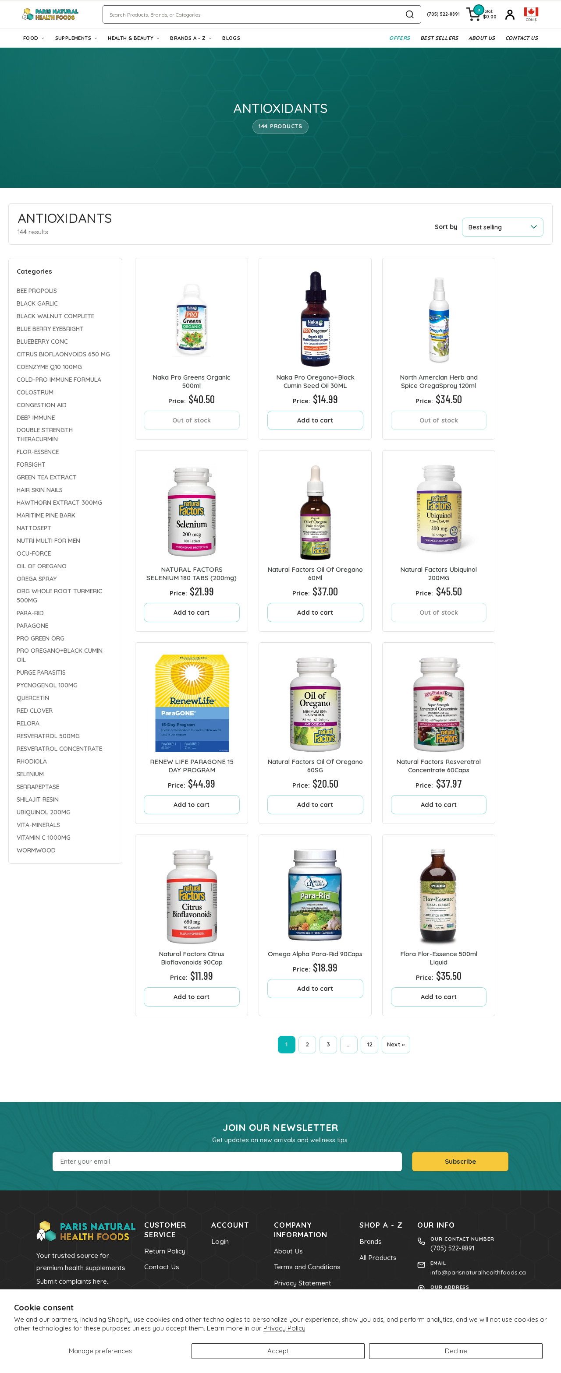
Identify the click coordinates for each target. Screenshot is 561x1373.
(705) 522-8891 (452, 1248)
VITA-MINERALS (38, 824)
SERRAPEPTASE (38, 786)
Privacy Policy (284, 1328)
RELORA (28, 722)
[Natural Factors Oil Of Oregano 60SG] (315, 699)
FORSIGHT (31, 464)
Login (220, 1241)
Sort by (446, 227)
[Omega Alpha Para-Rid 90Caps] (315, 891)
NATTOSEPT (34, 527)
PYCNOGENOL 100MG (47, 684)
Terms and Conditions (307, 1267)
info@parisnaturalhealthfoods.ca (478, 1272)
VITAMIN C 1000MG (44, 837)
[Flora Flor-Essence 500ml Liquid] (439, 891)
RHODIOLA (32, 760)
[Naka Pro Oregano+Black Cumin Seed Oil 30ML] (315, 314)
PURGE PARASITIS (41, 672)
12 (370, 1044)
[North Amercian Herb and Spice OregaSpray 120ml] (439, 314)
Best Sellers (439, 38)
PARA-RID (30, 612)
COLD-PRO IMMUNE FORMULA (59, 379)
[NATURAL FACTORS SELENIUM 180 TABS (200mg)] (191, 507)
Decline (456, 1351)
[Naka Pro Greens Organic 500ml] (191, 314)
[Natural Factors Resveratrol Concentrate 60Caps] (439, 699)
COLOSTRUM (35, 391)
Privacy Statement (302, 1283)
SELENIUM (30, 773)
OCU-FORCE (34, 552)
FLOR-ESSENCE (38, 451)
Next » (396, 1044)
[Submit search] (409, 14)
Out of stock (191, 420)
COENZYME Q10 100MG (49, 366)
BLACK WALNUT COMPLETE (55, 315)
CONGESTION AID (42, 404)
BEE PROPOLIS (37, 290)
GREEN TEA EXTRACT (47, 476)
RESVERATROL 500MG (48, 735)
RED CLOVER (35, 710)
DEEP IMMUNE (36, 417)
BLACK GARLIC (37, 302)
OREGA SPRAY (37, 578)
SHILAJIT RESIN (38, 799)
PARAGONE (32, 625)
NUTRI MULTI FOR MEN (48, 540)
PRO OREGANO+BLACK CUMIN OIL (60, 654)
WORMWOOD (36, 849)
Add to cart (315, 420)
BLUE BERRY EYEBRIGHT (50, 328)
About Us (482, 38)
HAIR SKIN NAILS (40, 489)
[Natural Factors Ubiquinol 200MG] (439, 507)
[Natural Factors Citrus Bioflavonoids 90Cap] (191, 891)
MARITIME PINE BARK (46, 514)
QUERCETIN (33, 697)
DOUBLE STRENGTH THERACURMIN (45, 434)
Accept (278, 1351)
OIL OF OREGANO (42, 565)
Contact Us (521, 38)
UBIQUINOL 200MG (44, 811)
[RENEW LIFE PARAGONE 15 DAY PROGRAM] (191, 699)
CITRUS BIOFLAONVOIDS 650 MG (63, 353)
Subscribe (460, 1161)
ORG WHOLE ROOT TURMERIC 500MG (59, 595)
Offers (399, 38)
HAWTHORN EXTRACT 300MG (59, 502)
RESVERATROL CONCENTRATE (59, 748)
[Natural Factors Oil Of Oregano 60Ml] (315, 507)
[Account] (510, 14)
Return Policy (164, 1251)
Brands (370, 1241)
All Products (378, 1257)
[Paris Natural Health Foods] (50, 14)
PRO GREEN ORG (40, 637)
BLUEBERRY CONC (42, 341)
